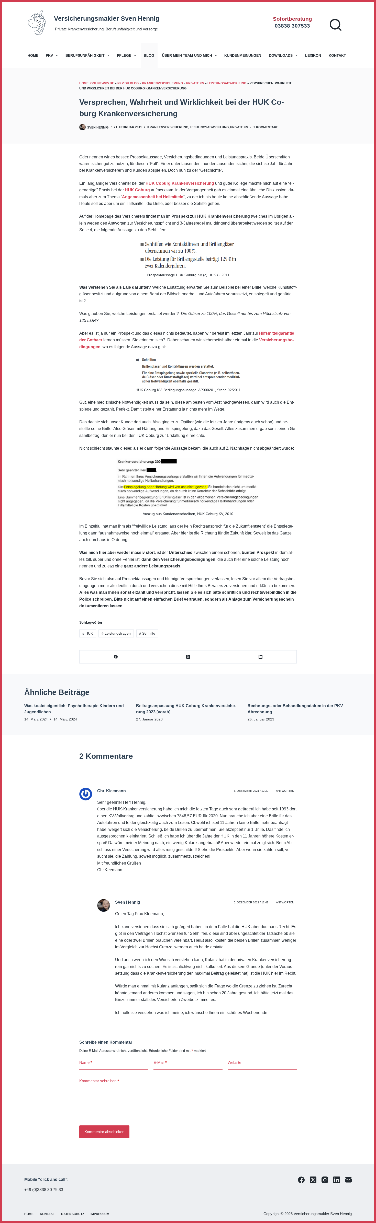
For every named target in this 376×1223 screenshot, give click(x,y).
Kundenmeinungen (242, 55)
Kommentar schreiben (99, 1081)
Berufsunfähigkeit (85, 55)
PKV (49, 55)
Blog (149, 55)
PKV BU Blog (128, 83)
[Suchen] (335, 25)
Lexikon (313, 55)
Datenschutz (72, 1214)
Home (33, 55)
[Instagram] (325, 1180)
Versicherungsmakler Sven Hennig (106, 18)
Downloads (281, 55)
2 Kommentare (265, 127)
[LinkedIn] (260, 656)
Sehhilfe (147, 633)
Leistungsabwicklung (226, 83)
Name (85, 1062)
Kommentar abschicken (104, 1131)
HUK (87, 633)
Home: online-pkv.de (96, 83)
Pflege (124, 55)
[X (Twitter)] (188, 656)
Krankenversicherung (162, 83)
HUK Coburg (137, 190)
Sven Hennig (127, 902)
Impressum (100, 1214)
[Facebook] (116, 656)
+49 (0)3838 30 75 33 (43, 1189)
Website (234, 1062)
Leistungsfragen (116, 633)
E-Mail (160, 1062)
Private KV (195, 83)
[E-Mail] (348, 1180)
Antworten (285, 790)
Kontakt (337, 55)
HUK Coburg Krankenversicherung (180, 183)
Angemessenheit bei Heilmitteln (152, 197)
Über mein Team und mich (187, 55)
